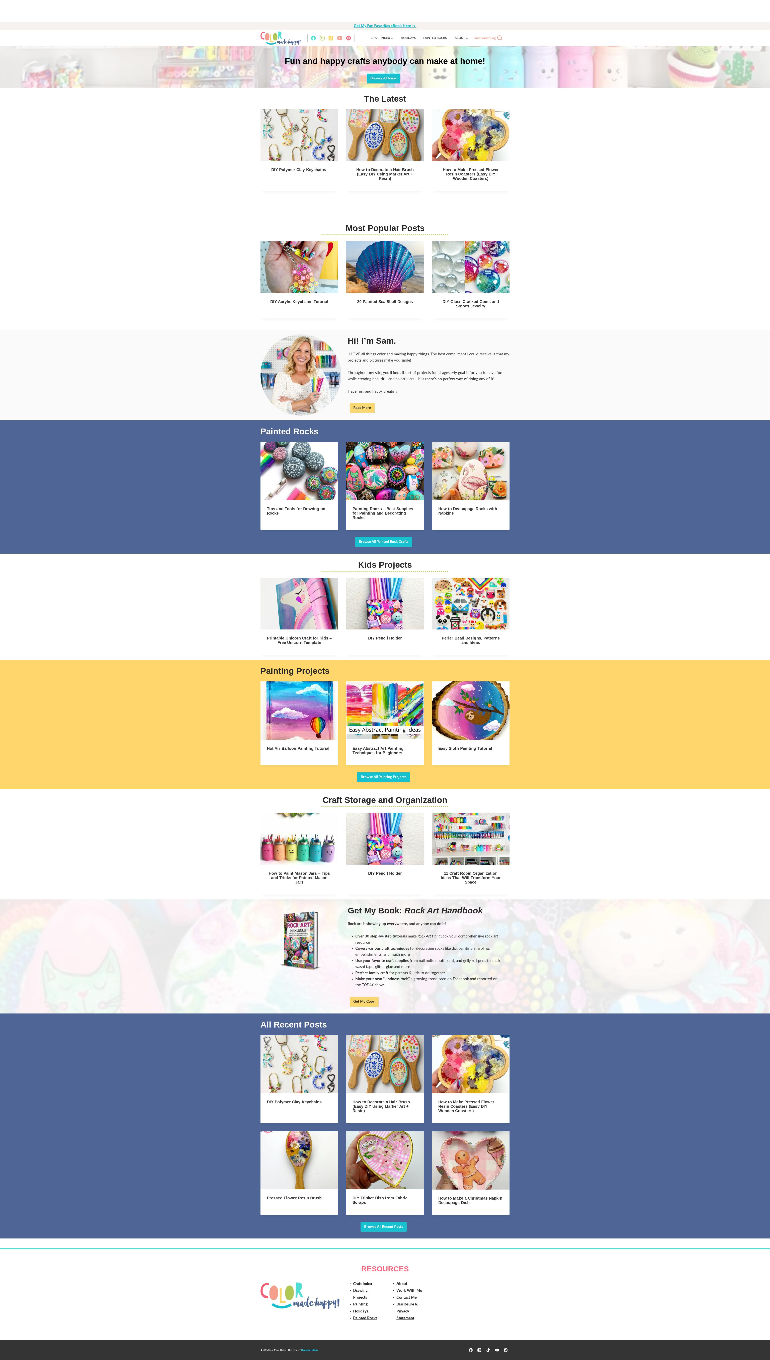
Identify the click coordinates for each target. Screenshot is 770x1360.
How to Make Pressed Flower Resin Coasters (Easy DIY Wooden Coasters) (471, 174)
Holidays (408, 38)
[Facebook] (313, 38)
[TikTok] (331, 38)
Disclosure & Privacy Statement (407, 1311)
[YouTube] (339, 38)
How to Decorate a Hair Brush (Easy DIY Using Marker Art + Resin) (385, 174)
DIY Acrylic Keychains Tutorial (299, 301)
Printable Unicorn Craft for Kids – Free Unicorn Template (299, 640)
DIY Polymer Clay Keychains (299, 169)
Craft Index (362, 1284)
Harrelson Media (309, 1350)
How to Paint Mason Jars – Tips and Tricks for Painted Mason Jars (299, 877)
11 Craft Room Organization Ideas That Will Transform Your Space (471, 877)
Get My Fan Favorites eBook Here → (385, 26)
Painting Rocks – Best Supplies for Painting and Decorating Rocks (383, 513)
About (401, 1284)
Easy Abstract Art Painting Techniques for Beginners (378, 750)
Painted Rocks (435, 38)
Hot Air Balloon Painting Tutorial (298, 748)
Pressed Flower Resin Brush (294, 1198)
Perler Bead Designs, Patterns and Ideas (471, 640)
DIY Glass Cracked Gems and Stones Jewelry (471, 303)
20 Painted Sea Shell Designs (385, 301)
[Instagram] (322, 38)
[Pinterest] (348, 38)
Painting (360, 1304)
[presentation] (299, 135)
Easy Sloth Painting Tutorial (465, 748)
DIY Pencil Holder (385, 638)
